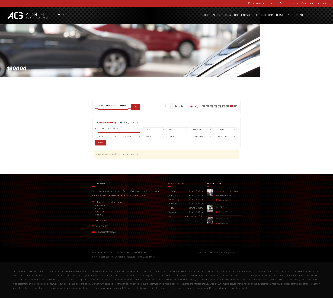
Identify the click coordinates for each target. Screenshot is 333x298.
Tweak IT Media (204, 252)
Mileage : (130, 122)
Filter (135, 107)
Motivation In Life (222, 219)
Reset (100, 143)
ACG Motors (105, 252)
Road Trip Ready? (222, 207)
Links (150, 252)
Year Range (99, 128)
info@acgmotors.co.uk (265, 3)
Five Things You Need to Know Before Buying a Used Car (227, 193)
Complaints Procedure (125, 256)
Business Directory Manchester (226, 252)
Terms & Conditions (146, 256)
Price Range (99, 105)
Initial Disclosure (106, 256)
